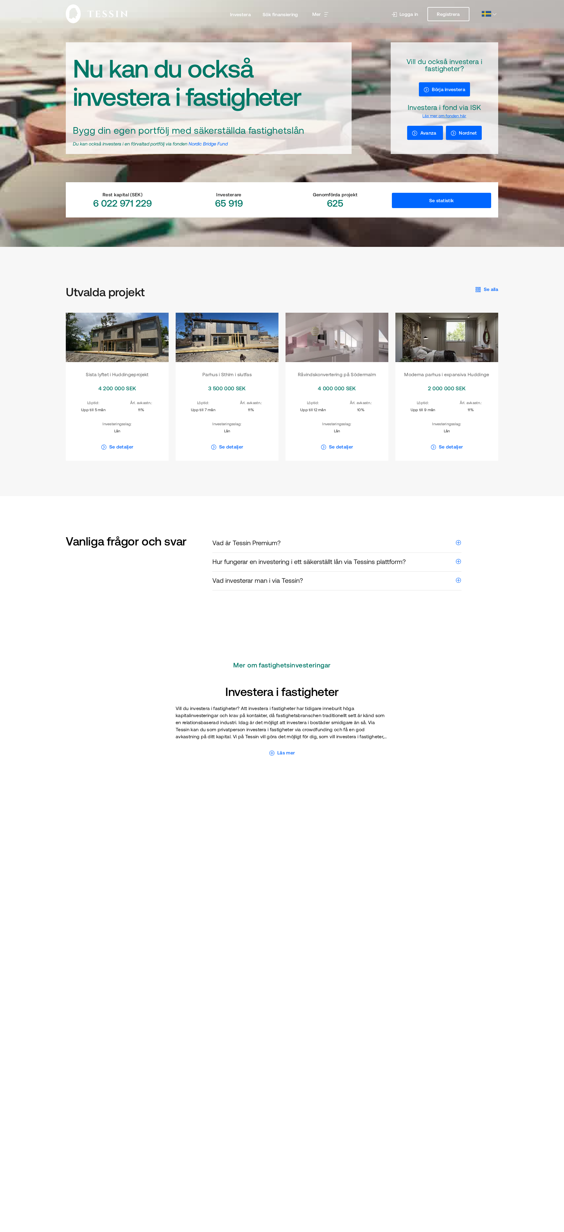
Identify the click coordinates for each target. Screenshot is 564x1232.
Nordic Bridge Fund (208, 143)
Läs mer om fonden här (444, 115)
